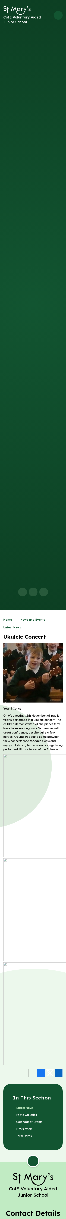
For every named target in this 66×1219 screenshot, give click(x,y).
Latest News (12, 627)
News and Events (32, 619)
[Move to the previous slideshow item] (22, 592)
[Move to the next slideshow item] (33, 592)
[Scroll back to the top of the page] (33, 1161)
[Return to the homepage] (17, 10)
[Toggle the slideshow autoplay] (43, 592)
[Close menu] (58, 15)
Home (7, 619)
